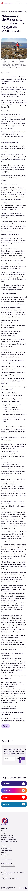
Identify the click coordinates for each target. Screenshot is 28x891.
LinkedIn (6, 804)
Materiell (3, 852)
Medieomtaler (4, 854)
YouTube (6, 797)
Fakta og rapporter (6, 848)
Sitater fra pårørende (6, 859)
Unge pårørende (5, 833)
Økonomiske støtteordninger (8, 837)
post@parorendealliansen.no (8, 865)
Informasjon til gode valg (7, 835)
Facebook (6, 784)
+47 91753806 (4, 868)
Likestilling (3, 830)
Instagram (6, 790)
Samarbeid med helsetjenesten (9, 841)
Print (7, 726)
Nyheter (4, 11)
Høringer (3, 857)
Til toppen (21, 888)
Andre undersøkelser (6, 850)
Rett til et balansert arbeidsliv (8, 839)
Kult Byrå (8, 888)
